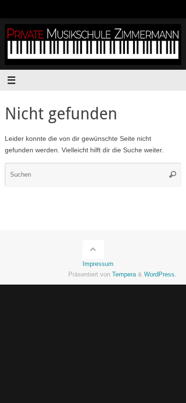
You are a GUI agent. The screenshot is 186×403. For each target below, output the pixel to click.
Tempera (124, 274)
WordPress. (160, 274)
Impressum (98, 263)
